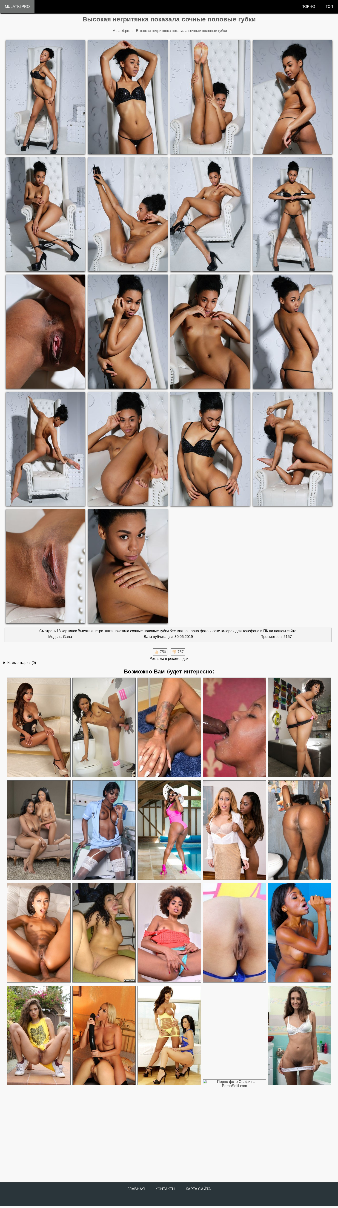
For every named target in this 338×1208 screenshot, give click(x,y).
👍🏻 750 (160, 652)
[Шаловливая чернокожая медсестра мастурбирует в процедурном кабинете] (104, 830)
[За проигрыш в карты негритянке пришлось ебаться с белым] (299, 933)
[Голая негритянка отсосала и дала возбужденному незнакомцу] (299, 830)
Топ (329, 7)
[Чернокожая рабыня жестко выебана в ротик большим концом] (234, 727)
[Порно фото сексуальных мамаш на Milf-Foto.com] (169, 1035)
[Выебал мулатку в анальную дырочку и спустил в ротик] (38, 933)
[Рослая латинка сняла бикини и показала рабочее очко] (234, 933)
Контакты (165, 1189)
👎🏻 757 (178, 652)
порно (308, 7)
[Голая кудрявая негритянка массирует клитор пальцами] (299, 727)
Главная (136, 1189)
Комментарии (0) (21, 663)
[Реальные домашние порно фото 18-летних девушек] (38, 1035)
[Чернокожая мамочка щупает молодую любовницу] (38, 830)
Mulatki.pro (17, 7)
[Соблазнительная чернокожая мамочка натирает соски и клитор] (169, 830)
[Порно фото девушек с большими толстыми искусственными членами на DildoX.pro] (104, 1035)
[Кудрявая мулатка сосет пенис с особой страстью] (104, 933)
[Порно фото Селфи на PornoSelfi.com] (234, 1129)
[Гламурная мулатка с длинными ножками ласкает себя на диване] (38, 727)
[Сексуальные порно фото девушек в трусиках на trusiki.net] (299, 1035)
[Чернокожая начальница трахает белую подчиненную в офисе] (234, 830)
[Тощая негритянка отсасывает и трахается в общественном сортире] (104, 727)
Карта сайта (198, 1189)
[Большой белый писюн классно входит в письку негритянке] (169, 727)
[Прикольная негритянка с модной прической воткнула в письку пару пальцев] (169, 933)
